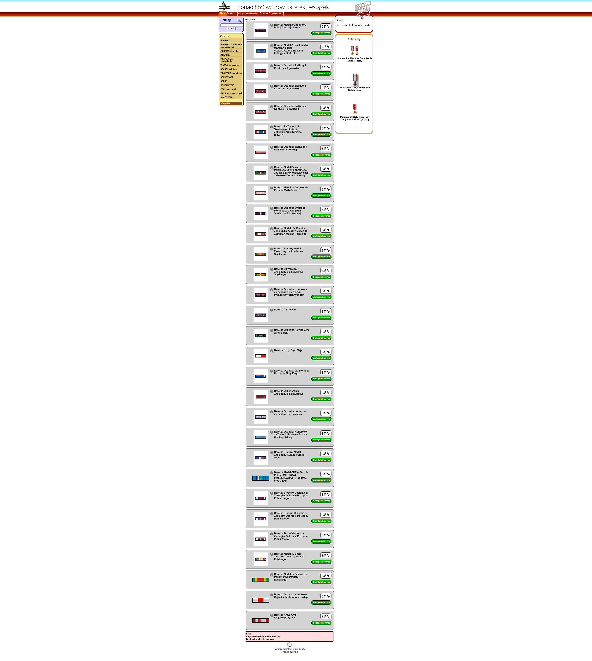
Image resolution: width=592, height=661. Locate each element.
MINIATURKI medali (229, 51)
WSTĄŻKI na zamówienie (226, 60)
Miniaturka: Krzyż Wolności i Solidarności (355, 88)
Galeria (264, 14)
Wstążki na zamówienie (248, 14)
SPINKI (223, 81)
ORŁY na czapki (228, 89)
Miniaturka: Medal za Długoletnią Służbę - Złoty (355, 59)
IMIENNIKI (225, 55)
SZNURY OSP (227, 77)
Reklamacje (276, 14)
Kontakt (231, 14)
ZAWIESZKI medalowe (231, 73)
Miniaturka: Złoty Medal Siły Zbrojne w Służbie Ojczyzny (355, 118)
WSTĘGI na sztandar (230, 65)
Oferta (222, 13)
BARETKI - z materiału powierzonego (231, 45)
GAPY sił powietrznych (231, 93)
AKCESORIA (226, 97)
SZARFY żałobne (228, 69)
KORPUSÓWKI (227, 85)
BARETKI (224, 40)
